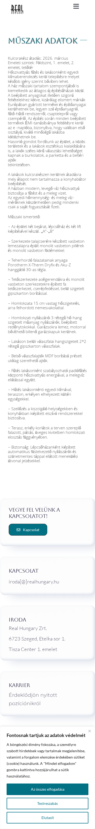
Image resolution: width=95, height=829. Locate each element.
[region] (47, 777)
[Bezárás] (89, 731)
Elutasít (47, 817)
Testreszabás (47, 803)
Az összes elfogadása (47, 789)
